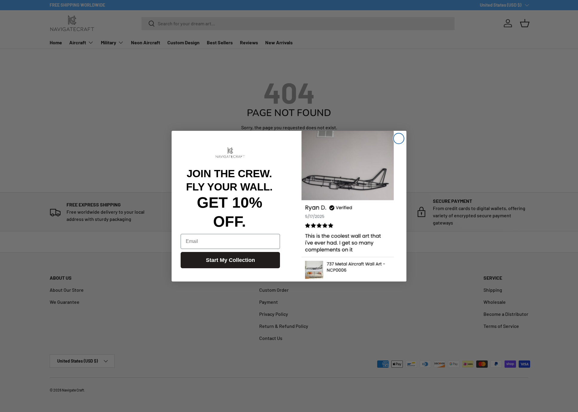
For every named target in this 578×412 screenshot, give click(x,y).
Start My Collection (230, 260)
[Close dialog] (398, 138)
